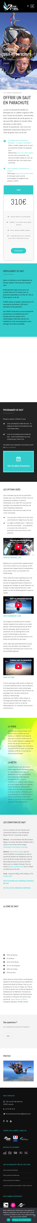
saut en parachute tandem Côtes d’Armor (17, 1185)
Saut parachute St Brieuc (11, 1180)
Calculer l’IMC (7, 876)
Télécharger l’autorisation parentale (15, 847)
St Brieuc (24, 999)
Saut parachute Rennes (11, 1175)
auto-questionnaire (16, 867)
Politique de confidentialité (21, 1220)
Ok (8, 1220)
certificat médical (18, 852)
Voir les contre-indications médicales (16, 888)
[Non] (34, 1215)
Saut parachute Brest (10, 1170)
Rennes (18, 999)
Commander (18, 251)
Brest (13, 999)
